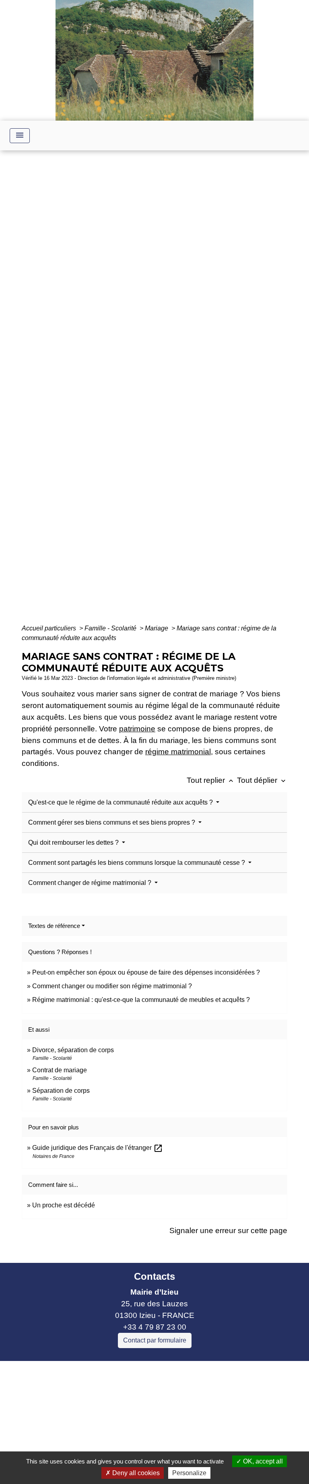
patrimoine (137, 729)
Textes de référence (54, 925)
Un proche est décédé (63, 1205)
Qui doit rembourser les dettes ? (74, 842)
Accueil (77, 391)
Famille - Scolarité (111, 628)
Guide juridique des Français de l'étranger (97, 1147)
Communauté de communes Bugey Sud (120, 1390)
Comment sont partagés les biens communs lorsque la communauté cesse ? (137, 862)
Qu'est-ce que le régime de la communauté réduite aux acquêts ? (121, 802)
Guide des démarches (207, 391)
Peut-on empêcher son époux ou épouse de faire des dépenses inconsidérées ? (146, 972)
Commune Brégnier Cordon (98, 1402)
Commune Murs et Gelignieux (101, 1413)
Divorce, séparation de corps (73, 1050)
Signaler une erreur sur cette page (228, 1230)
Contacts (154, 1276)
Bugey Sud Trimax (82, 1436)
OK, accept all (262, 1461)
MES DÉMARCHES (130, 391)
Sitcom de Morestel (83, 1425)
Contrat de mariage (59, 1070)
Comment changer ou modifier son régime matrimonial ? (112, 986)
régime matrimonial (178, 751)
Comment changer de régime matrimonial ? (90, 882)
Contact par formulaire (154, 1340)
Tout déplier (262, 780)
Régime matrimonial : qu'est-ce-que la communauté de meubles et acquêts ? (141, 999)
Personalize (189, 1473)
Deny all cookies (135, 1473)
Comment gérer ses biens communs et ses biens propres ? (112, 822)
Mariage (157, 628)
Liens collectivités (120, 1370)
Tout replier (211, 780)
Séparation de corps (61, 1090)
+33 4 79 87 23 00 (154, 1327)
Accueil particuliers (50, 628)
